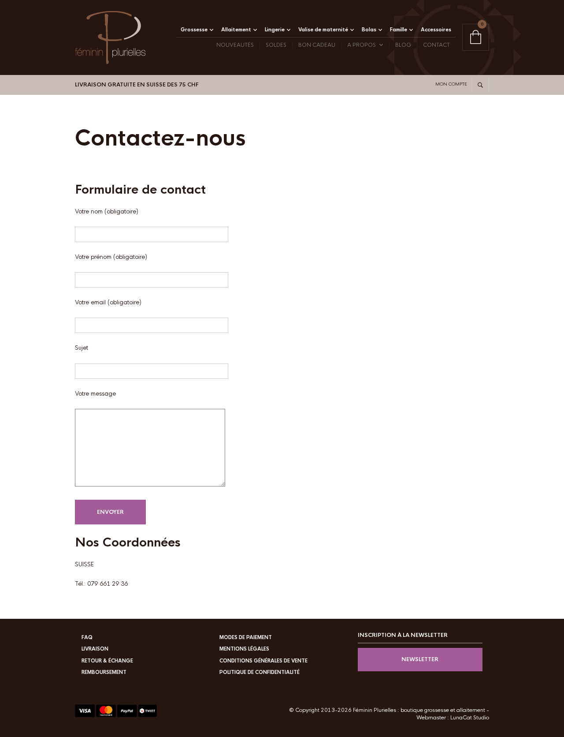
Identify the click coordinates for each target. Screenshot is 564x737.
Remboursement (104, 672)
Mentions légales (244, 649)
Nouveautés (235, 45)
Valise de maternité (323, 29)
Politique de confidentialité (259, 672)
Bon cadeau (316, 45)
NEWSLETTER (419, 659)
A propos (361, 45)
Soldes (276, 45)
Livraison (95, 649)
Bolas (369, 29)
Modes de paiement (245, 637)
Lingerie (275, 29)
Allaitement (236, 29)
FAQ (87, 637)
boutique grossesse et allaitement (443, 710)
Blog (403, 45)
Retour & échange (107, 661)
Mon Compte (451, 84)
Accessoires (436, 29)
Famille (398, 29)
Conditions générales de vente (263, 661)
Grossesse (194, 29)
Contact (436, 45)
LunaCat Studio (469, 717)
